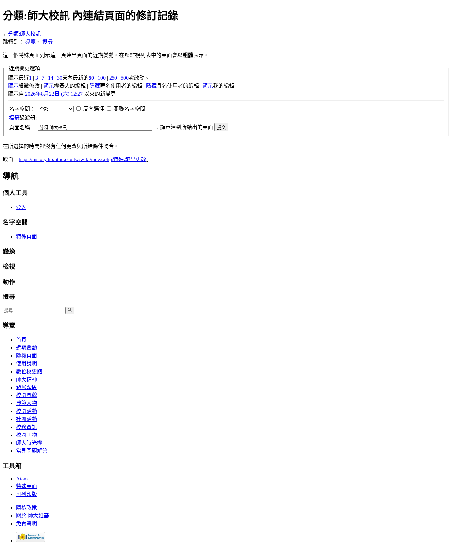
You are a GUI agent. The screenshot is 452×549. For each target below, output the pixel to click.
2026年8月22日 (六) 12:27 (54, 94)
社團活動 (26, 419)
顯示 (13, 86)
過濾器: (23, 118)
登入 (21, 207)
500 (125, 78)
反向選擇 (93, 109)
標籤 (14, 118)
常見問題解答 (32, 451)
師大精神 (26, 379)
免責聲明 (26, 523)
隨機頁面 (26, 355)
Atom (22, 478)
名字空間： (22, 109)
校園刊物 (26, 435)
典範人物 (26, 403)
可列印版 (26, 494)
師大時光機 (29, 443)
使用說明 (26, 363)
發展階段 (26, 387)
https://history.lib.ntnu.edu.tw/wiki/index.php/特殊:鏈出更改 (82, 159)
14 (50, 78)
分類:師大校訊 (24, 34)
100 (102, 78)
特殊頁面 (26, 236)
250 (113, 78)
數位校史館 (29, 371)
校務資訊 (26, 427)
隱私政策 (26, 507)
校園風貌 (26, 395)
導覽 (30, 42)
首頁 (21, 340)
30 (59, 78)
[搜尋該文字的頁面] (69, 310)
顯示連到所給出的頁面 (186, 127)
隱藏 (94, 86)
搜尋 (47, 42)
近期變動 (26, 347)
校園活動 (26, 411)
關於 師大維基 (32, 515)
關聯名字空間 (129, 109)
